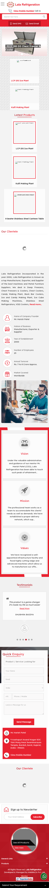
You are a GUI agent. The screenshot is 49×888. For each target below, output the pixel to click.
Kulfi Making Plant (20, 107)
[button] (23, 11)
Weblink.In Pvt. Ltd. (36, 872)
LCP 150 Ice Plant (20, 80)
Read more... (36, 304)
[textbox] (24, 16)
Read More (24, 608)
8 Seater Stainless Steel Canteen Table (24, 218)
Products (5, 863)
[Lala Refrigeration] (23, 4)
